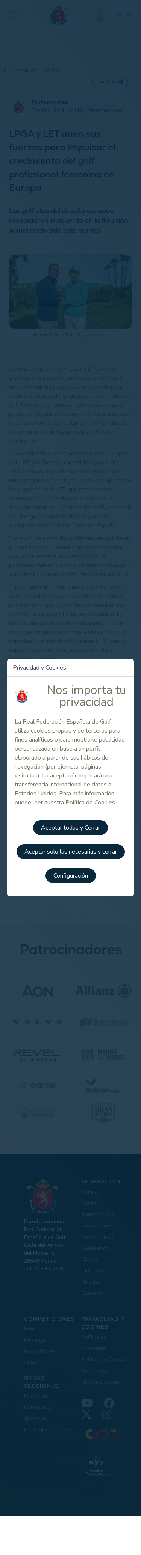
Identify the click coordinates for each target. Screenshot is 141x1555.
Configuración (70, 876)
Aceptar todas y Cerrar (70, 828)
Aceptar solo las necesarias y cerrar (70, 852)
